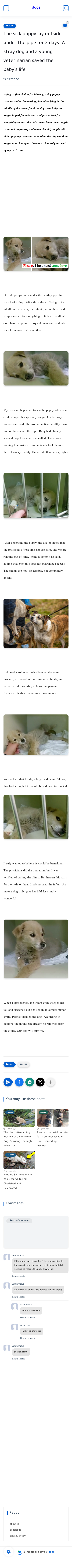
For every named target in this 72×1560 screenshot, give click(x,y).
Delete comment (27, 1317)
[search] (66, 8)
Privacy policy (18, 1535)
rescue (9, 25)
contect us (15, 1529)
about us (14, 1523)
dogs (36, 8)
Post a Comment (19, 1220)
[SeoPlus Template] (20, 1552)
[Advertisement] (36, 199)
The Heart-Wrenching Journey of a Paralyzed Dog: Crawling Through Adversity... (17, 1139)
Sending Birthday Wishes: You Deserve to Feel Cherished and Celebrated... (18, 1182)
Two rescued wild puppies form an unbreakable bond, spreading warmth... (52, 1139)
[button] (19, 1082)
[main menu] (6, 8)
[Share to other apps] (50, 1082)
